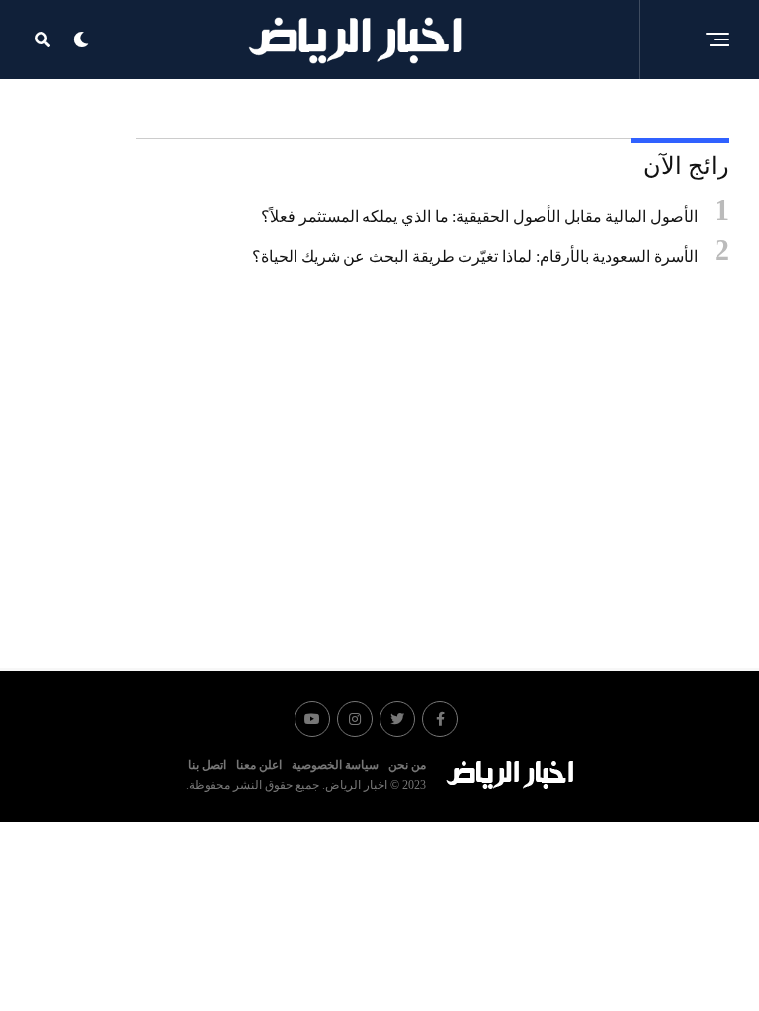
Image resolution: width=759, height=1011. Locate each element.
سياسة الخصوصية (335, 765)
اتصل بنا (207, 765)
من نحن (407, 765)
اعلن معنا (259, 765)
